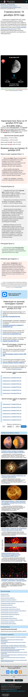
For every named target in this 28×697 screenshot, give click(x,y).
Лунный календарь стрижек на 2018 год (9, 5)
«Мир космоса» (4, 684)
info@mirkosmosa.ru (13, 689)
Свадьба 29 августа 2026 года (6, 605)
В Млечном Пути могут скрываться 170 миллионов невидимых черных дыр (13, 637)
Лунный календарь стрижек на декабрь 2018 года (11, 7)
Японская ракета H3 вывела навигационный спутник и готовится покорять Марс (14, 653)
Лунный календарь (11, 4)
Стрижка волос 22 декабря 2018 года (12, 420)
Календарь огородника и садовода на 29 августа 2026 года (12, 601)
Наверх (19, 680)
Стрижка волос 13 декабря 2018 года (12, 384)
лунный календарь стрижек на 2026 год (13, 362)
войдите (20, 90)
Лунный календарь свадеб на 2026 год (8, 623)
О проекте (3, 691)
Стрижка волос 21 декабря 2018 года (12, 416)
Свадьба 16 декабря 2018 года (11, 341)
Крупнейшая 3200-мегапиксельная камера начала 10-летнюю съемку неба (13, 643)
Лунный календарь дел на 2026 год (8, 621)
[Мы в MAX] (8, 672)
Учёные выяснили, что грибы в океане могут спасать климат (13, 645)
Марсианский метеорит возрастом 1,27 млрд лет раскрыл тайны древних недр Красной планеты (14, 661)
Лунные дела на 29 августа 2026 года (8, 603)
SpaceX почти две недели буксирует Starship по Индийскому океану (13, 658)
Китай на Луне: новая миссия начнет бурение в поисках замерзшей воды (12, 640)
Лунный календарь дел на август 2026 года (9, 612)
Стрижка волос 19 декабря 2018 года (12, 410)
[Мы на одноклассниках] (20, 672)
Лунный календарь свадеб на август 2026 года (10, 614)
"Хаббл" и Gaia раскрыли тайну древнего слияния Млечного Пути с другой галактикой (14, 655)
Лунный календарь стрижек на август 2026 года (10, 609)
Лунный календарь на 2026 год (7, 616)
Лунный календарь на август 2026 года (8, 607)
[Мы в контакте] (16, 672)
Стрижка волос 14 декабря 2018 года (12, 380)
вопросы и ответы (18, 287)
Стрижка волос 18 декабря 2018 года (12, 407)
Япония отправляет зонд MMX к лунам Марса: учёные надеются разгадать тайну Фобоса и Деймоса (14, 647)
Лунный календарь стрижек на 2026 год (9, 618)
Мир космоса (3, 4)
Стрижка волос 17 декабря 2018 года (12, 404)
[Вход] (26, 2)
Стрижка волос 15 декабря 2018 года (12, 377)
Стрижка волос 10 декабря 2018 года (12, 393)
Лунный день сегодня (5, 595)
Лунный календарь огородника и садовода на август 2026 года (13, 610)
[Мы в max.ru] (14, 296)
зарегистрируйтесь (14, 90)
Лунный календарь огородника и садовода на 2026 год (12, 620)
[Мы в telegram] (12, 672)
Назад (9, 680)
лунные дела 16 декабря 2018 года (12, 334)
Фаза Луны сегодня (4, 594)
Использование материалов (11, 691)
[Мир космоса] (4, 1)
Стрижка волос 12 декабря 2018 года (12, 387)
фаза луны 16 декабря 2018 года (11, 316)
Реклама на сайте (21, 691)
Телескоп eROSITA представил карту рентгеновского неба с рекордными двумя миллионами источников (13, 650)
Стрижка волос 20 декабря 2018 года (12, 413)
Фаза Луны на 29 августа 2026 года (8, 598)
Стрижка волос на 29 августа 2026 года (8, 599)
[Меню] (1, 2)
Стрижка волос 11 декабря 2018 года (12, 390)
